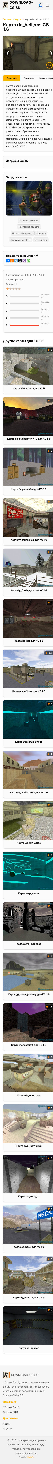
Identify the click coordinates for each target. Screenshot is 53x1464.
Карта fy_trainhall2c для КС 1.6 (29, 539)
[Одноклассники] (12, 260)
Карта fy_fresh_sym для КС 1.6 (28, 590)
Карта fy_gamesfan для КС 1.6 (29, 489)
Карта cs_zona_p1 (28, 1196)
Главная (7, 19)
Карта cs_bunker (29, 1348)
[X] (20, 260)
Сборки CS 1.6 (11, 1407)
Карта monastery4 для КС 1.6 (28, 1044)
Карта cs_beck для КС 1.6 (29, 1246)
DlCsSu (30, 1457)
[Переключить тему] (40, 5)
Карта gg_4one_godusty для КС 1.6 (29, 994)
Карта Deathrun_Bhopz (28, 741)
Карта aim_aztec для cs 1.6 (29, 388)
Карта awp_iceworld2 (29, 1145)
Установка (29, 78)
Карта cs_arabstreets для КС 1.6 (29, 792)
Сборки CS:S (10, 1412)
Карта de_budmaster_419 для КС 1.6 (28, 438)
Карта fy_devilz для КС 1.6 (28, 1297)
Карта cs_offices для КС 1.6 (28, 691)
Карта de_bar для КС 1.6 (28, 640)
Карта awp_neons (28, 893)
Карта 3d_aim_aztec (29, 842)
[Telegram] (16, 260)
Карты (18, 19)
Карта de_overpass (28, 1095)
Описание (12, 78)
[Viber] (24, 260)
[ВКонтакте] (8, 260)
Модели (7, 1428)
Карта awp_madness (28, 943)
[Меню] (47, 5)
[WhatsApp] (28, 260)
